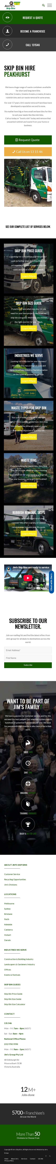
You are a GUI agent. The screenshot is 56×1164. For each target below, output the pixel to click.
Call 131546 (33, 45)
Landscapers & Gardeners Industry (19, 964)
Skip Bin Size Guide (12, 999)
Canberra (8, 929)
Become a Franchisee (32, 31)
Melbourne (9, 903)
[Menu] (48, 5)
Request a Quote (33, 18)
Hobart (7, 935)
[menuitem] (42, 5)
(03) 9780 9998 (11, 1044)
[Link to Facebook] (46, 1156)
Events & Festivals (12, 975)
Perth (6, 919)
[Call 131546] (7, 44)
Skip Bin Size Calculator (14, 1004)
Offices (7, 969)
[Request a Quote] (7, 17)
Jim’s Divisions (10, 884)
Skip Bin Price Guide (13, 993)
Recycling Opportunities (15, 879)
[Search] (42, 5)
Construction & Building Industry (18, 959)
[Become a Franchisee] (7, 31)
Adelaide (8, 924)
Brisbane (8, 914)
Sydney (7, 908)
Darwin (7, 940)
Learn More (29, 276)
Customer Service (12, 874)
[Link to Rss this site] (50, 1156)
